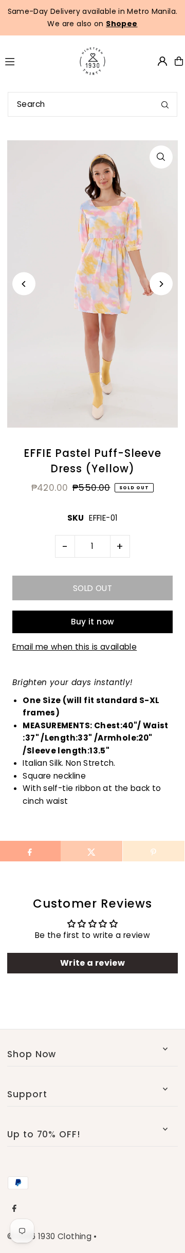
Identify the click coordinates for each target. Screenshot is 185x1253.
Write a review (92, 963)
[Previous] (23, 284)
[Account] (162, 61)
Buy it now (93, 621)
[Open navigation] (33, 60)
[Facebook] (14, 1209)
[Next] (161, 284)
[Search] (165, 104)
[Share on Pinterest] (153, 851)
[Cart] (179, 61)
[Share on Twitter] (91, 851)
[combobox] (92, 104)
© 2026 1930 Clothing (49, 1236)
